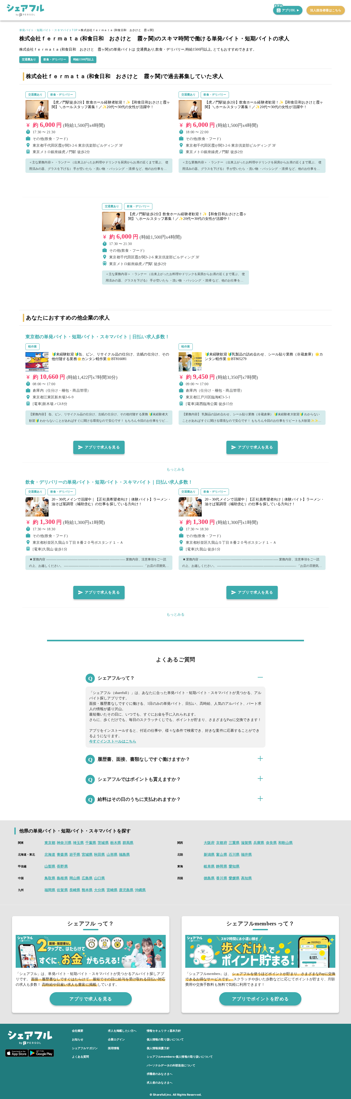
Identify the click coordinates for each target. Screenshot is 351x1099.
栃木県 (115, 843)
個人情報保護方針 (158, 1048)
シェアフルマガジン (85, 1048)
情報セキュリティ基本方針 (164, 1030)
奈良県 (271, 843)
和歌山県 (285, 843)
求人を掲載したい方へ (122, 1030)
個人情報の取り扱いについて (165, 1039)
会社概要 (77, 1030)
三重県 (234, 843)
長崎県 (74, 890)
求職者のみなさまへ (159, 1074)
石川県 (234, 855)
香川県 (221, 878)
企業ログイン (116, 1039)
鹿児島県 (126, 890)
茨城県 (103, 843)
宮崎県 (112, 890)
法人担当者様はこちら (325, 10)
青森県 (62, 855)
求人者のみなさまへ (159, 1082)
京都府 (221, 843)
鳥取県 (49, 878)
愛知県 (234, 866)
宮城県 (87, 855)
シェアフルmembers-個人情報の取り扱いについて (180, 1056)
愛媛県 (234, 878)
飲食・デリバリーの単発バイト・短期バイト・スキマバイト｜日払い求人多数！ (109, 482)
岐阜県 (209, 866)
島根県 (62, 878)
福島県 (124, 855)
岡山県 (74, 878)
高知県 (246, 878)
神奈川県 (64, 843)
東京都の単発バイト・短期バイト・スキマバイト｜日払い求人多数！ (97, 336)
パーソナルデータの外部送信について (171, 1065)
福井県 (246, 855)
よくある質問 (80, 1056)
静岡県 (221, 866)
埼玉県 (78, 843)
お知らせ (77, 1039)
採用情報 (113, 1048)
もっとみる (176, 469)
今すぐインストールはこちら (112, 741)
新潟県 (209, 855)
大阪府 (209, 843)
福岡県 (49, 890)
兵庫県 (258, 843)
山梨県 (49, 866)
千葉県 (90, 843)
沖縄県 (140, 890)
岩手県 (74, 855)
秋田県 (99, 855)
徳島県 (209, 878)
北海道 (49, 855)
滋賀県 (246, 843)
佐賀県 (62, 890)
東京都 (49, 843)
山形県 (112, 855)
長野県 (62, 866)
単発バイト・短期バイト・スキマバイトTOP (48, 30)
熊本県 (87, 890)
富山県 (221, 855)
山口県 (99, 878)
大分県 (99, 890)
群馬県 (128, 843)
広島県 (87, 878)
